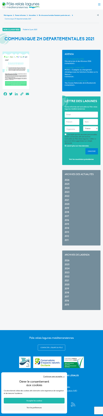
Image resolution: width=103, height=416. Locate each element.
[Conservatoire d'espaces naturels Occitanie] (47, 362)
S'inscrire (92, 151)
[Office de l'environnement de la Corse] (74, 362)
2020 (67, 204)
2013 (67, 232)
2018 (67, 212)
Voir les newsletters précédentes (81, 159)
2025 (67, 184)
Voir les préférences (34, 407)
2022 (67, 196)
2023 (67, 192)
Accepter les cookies (34, 401)
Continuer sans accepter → (54, 376)
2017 (67, 216)
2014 (67, 228)
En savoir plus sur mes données (77, 146)
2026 (67, 180)
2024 (67, 188)
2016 (67, 220)
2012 (67, 236)
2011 (67, 240)
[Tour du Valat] (25, 362)
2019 (67, 208)
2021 (67, 200)
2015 (67, 224)
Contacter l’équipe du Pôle (51, 347)
